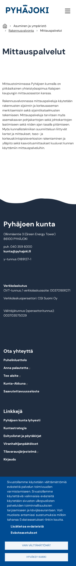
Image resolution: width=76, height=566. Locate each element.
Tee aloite (11, 376)
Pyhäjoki (4, 25)
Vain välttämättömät (36, 545)
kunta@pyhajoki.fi (17, 251)
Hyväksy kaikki (36, 557)
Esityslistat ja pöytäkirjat (22, 436)
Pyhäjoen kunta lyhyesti (22, 420)
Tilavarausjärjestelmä (20, 451)
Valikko (67, 10)
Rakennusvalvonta (21, 31)
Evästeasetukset (24, 533)
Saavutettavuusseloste (21, 391)
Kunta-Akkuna (15, 383)
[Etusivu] (29, 10)
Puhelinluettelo (15, 360)
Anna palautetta (16, 368)
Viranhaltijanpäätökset (21, 444)
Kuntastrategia (15, 428)
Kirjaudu (10, 459)
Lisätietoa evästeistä (27, 526)
